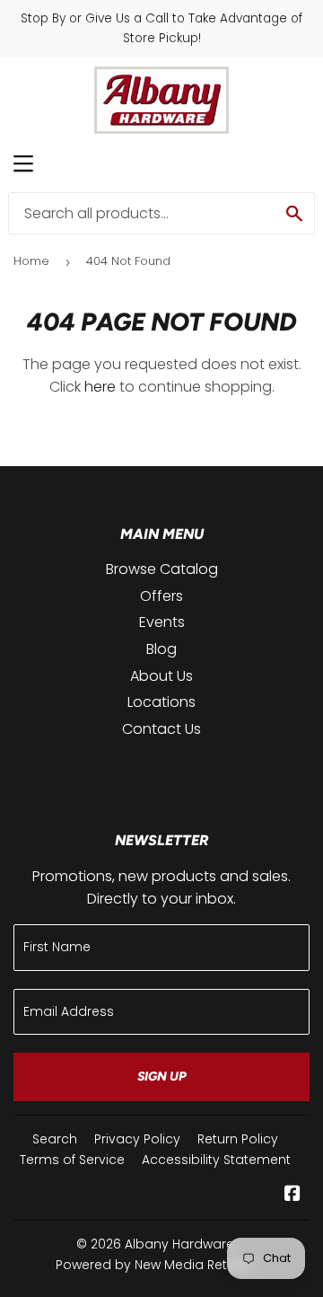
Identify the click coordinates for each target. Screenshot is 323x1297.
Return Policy (237, 1139)
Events (162, 622)
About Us (161, 676)
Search (54, 1139)
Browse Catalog (162, 569)
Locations (161, 702)
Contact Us (161, 729)
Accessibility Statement (216, 1160)
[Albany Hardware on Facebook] (292, 1195)
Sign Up (162, 1076)
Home (31, 260)
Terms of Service (72, 1160)
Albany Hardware (179, 1244)
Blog (161, 649)
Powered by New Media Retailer (155, 1265)
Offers (161, 596)
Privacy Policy (137, 1139)
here (100, 386)
